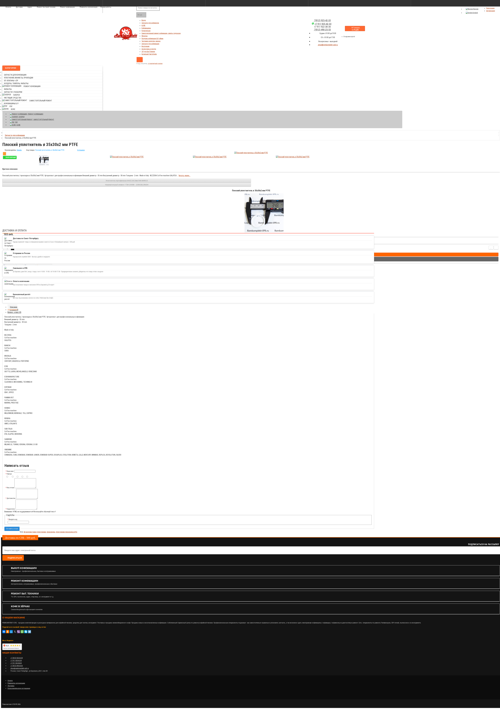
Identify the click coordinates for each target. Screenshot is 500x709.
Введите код (13, 519)
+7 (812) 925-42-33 (16, 658)
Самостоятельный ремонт (40, 101)
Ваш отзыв (10, 488)
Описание (13, 307)
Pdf (11, 106)
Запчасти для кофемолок (150, 23)
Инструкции (145, 46)
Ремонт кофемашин (32, 86)
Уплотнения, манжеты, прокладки (18, 78)
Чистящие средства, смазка (151, 41)
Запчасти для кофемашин (150, 44)
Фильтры (145, 36)
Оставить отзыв (12, 529)
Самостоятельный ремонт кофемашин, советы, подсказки (161, 33)
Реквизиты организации (16, 683)
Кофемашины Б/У (11, 103)
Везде (144, 20)
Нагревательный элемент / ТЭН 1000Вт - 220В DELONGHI (126, 185)
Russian (475, 9)
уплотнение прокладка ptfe (66, 532)
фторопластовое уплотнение (35, 532)
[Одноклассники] (7, 631)
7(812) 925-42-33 (322, 20)
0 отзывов (81, 150)
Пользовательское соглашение (19, 688)
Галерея (16, 95)
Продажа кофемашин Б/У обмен (152, 38)
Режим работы (105, 7)
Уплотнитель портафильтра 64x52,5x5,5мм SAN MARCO (127, 181)
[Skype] (25, 631)
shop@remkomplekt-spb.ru (328, 45)
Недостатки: (11, 509)
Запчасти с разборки (13, 92)
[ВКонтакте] (3, 631)
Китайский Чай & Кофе (149, 54)
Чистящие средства (12, 98)
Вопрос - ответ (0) (14, 312)
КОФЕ (143, 25)
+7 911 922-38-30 (16, 663)
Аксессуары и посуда (149, 49)
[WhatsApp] (22, 631)
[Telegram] (29, 631)
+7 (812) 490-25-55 (16, 666)
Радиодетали (146, 31)
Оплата (10, 681)
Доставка (11, 686)
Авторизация (490, 11)
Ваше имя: (10, 471)
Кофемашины (146, 28)
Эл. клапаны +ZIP (11, 81)
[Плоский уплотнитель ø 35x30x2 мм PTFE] (44, 160)
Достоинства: (11, 498)
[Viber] (18, 631)
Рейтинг (9, 474)
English (475, 13)
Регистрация (490, 8)
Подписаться (15, 558)
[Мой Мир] (11, 631)
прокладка (51, 532)
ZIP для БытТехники (148, 51)
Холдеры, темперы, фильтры (16, 83)
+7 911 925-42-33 (322, 24)
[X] (14, 631)
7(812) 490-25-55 (322, 29)
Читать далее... (184, 175)
